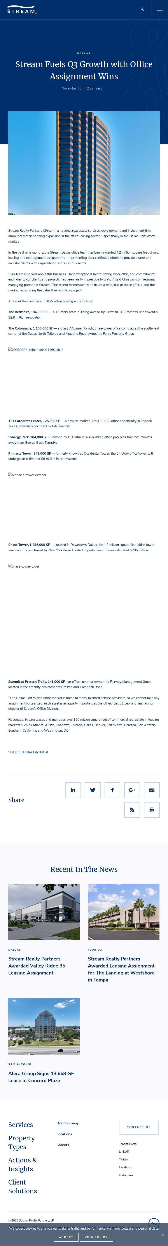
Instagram (126, 1175)
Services (20, 1125)
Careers (62, 1145)
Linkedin (124, 1152)
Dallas (84, 53)
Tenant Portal (128, 1144)
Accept (66, 1237)
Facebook (125, 1167)
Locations (64, 1134)
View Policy (96, 1237)
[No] (162, 1234)
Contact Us (139, 1127)
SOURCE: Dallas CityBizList (28, 752)
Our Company (67, 1123)
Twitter (124, 1159)
